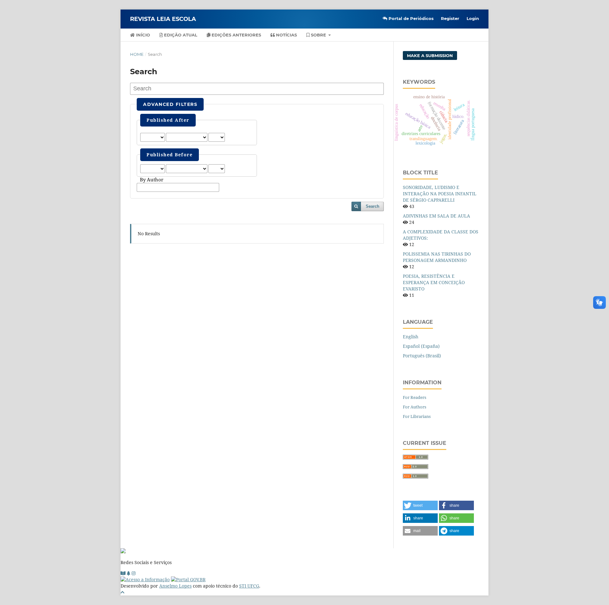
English (410, 337)
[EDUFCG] (123, 573)
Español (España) (421, 346)
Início (142, 34)
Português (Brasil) (422, 356)
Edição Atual (180, 34)
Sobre (318, 34)
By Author (151, 180)
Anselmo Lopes (175, 586)
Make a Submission (430, 55)
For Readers (414, 397)
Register (450, 18)
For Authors (414, 407)
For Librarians (417, 416)
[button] (420, 505)
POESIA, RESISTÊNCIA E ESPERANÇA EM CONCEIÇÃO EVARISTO (434, 282)
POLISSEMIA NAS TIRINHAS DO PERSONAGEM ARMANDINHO (437, 257)
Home (137, 54)
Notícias (286, 34)
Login (473, 18)
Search (372, 206)
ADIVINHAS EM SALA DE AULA (436, 216)
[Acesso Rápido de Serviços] (128, 573)
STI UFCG (249, 586)
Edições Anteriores (235, 34)
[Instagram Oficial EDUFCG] (133, 573)
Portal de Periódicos (410, 18)
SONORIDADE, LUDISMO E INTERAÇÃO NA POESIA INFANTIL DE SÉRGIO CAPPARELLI (439, 193)
